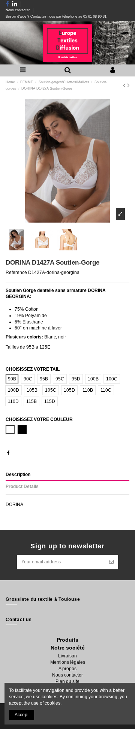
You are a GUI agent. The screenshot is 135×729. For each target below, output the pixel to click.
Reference (16, 272)
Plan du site (68, 681)
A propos (67, 668)
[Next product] (128, 85)
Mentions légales (67, 662)
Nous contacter (18, 10)
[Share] (8, 452)
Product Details (22, 486)
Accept (21, 714)
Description (18, 474)
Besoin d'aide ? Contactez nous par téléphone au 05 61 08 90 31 (56, 16)
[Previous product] (125, 85)
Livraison (67, 656)
